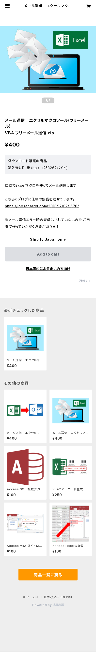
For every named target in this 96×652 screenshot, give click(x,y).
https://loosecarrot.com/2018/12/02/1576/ (42, 206)
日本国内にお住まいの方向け (48, 269)
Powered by (42, 605)
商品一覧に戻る (48, 574)
